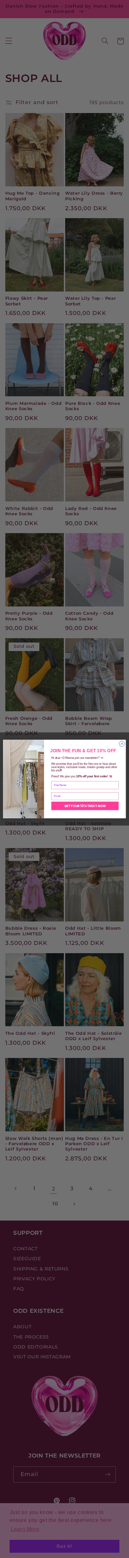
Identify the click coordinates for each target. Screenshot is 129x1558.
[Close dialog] (122, 744)
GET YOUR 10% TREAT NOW (85, 805)
